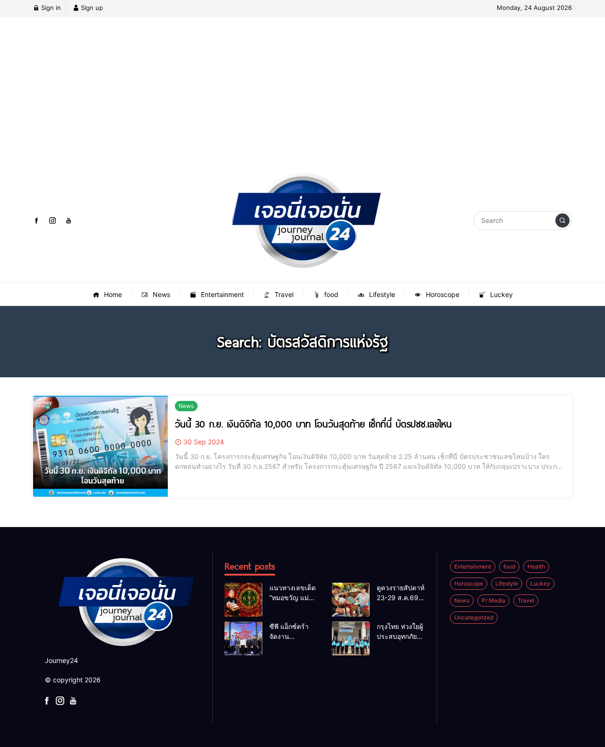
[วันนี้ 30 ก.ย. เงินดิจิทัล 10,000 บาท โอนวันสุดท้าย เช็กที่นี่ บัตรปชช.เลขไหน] (100, 446)
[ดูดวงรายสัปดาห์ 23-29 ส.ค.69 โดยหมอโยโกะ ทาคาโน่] (351, 600)
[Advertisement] (302, 101)
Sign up (91, 7)
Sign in (50, 7)
